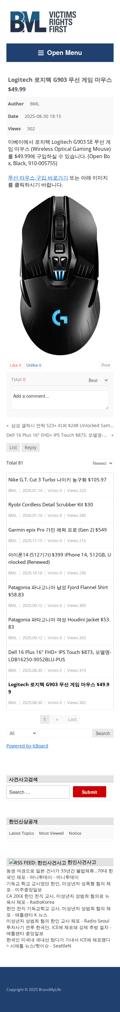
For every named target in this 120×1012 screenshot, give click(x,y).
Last (72, 719)
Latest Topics (21, 833)
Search (103, 733)
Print (105, 365)
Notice (75, 833)
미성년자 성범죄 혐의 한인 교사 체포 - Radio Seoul (57, 921)
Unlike (33, 365)
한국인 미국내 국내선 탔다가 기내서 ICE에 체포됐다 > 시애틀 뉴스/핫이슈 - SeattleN (58, 943)
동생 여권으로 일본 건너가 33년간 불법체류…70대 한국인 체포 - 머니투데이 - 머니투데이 (59, 874)
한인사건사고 (82, 862)
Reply (30, 447)
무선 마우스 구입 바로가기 (38, 177)
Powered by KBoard (27, 746)
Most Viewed (51, 833)
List (13, 447)
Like (15, 365)
